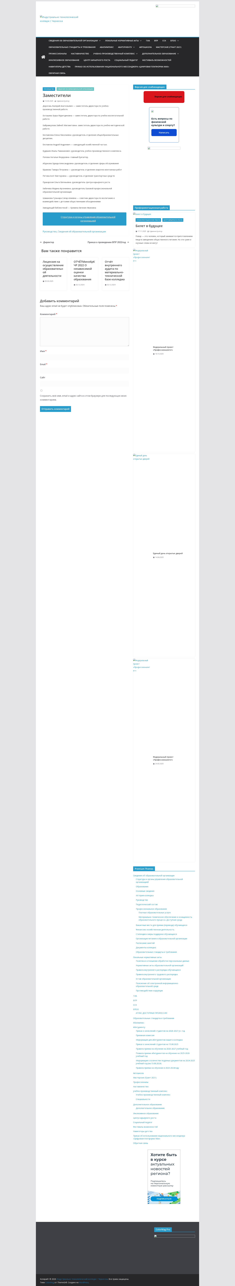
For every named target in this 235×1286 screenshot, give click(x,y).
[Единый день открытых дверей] (142, 555)
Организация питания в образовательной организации (161, 938)
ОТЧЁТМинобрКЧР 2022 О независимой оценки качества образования (84, 270)
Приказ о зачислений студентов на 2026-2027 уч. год (160, 1031)
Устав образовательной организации (153, 979)
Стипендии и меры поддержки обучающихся (156, 934)
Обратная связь (57, 73)
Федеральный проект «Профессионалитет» (163, 348)
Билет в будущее (149, 226)
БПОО (173, 40)
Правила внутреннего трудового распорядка (157, 974)
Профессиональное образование (151, 909)
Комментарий (48, 314)
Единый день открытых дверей (168, 553)
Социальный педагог (126, 60)
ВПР (156, 40)
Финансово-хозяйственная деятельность (155, 929)
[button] (99, 41)
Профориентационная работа (148, 220)
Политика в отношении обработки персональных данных (162, 961)
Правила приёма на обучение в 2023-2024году (157, 1068)
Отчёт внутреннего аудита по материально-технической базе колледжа (115, 270)
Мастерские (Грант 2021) (168, 47)
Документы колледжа (146, 947)
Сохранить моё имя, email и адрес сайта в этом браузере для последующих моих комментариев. (83, 397)
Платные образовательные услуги (155, 912)
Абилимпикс (107, 47)
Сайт (42, 377)
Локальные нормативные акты (122, 40)
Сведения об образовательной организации (73, 40)
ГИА (148, 40)
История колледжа (145, 895)
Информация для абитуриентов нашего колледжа (159, 1040)
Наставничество (80, 53)
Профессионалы (58, 53)
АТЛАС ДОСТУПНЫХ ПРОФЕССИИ (151, 1013)
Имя (43, 351)
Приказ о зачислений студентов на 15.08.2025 (157, 1044)
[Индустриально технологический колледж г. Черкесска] (43, 57)
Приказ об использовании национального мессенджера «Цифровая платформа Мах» (122, 66)
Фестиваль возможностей (156, 60)
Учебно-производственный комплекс (153, 1094)
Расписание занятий (145, 943)
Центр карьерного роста (97, 60)
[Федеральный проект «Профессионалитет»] (142, 350)
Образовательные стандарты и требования (72, 47)
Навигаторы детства (59, 66)
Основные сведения (145, 891)
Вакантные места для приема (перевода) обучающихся (161, 925)
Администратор (63, 101)
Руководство (49, 89)
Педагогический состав (147, 904)
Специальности (143, 1099)
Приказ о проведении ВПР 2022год (107, 242)
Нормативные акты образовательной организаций (159, 965)
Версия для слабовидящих (168, 96)
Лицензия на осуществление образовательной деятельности (53, 269)
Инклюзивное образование (64, 60)
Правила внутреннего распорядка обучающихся (158, 970)
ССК (164, 40)
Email (43, 364)
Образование (142, 886)
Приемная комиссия (145, 1035)
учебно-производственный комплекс (114, 53)
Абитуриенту (125, 47)
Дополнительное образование (159, 53)
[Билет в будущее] (164, 214)
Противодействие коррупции (149, 990)
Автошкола (145, 47)
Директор (48, 242)
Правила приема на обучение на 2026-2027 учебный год (162, 1048)
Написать (164, 132)
